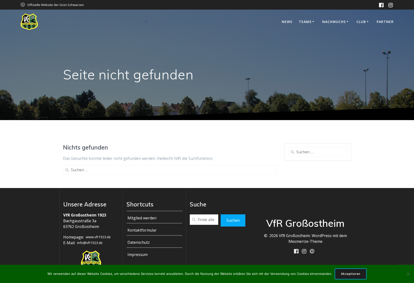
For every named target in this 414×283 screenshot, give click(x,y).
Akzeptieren (350, 274)
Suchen (195, 211)
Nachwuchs (334, 21)
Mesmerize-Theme (305, 241)
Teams (305, 21)
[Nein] (408, 274)
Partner (385, 21)
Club (361, 21)
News (287, 21)
